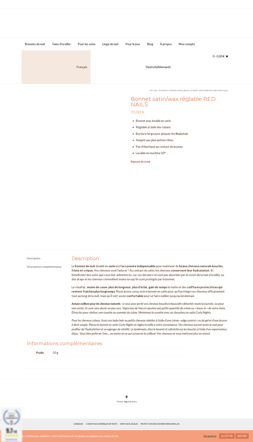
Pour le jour (132, 44)
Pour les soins (87, 44)
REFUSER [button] (242, 436)
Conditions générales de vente (101, 424)
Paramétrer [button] (210, 436)
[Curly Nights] (51, 23)
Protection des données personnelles (160, 424)
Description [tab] (33, 258)
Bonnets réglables (179, 90)
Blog (150, 44)
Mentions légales (129, 424)
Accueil (154, 90)
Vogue (126, 401)
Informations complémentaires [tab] (44, 266)
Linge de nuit (110, 44)
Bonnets (163, 90)
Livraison (78, 424)
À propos (166, 44)
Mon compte (187, 44)
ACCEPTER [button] (227, 436)
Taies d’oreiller (61, 44)
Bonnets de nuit (35, 44)
